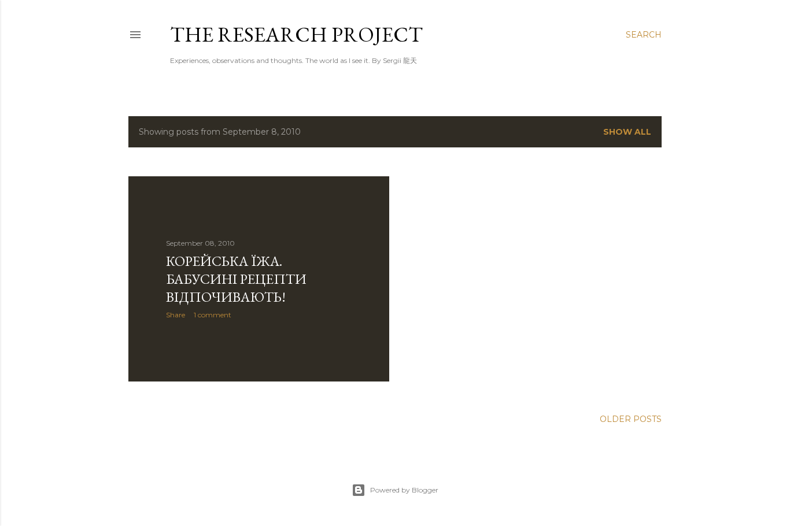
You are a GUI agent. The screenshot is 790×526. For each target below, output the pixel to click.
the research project (296, 34)
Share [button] (175, 314)
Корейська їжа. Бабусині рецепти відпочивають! (236, 279)
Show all (627, 132)
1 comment (212, 314)
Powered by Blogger (404, 490)
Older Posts (631, 419)
